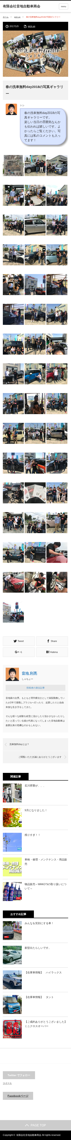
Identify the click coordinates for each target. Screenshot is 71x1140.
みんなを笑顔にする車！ (39, 923)
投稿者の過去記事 (36, 687)
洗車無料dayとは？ (19, 744)
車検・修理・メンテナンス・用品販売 (46, 861)
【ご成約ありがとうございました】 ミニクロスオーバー (46, 1023)
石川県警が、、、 (35, 785)
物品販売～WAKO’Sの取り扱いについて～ (45, 886)
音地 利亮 (29, 673)
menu (63, 6)
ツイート (7, 1083)
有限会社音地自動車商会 (28, 1135)
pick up (17, 17)
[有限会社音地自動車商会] (21, 6)
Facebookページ (18, 1095)
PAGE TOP (38, 1125)
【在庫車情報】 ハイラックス (43, 972)
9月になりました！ (36, 810)
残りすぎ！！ (34, 834)
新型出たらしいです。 (38, 947)
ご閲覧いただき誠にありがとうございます (40, 757)
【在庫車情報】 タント (39, 997)
